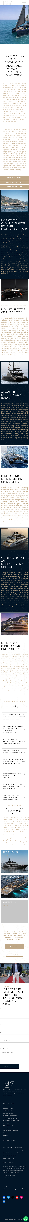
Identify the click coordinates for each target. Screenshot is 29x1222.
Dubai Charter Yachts (8, 1125)
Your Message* (4, 1049)
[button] (25, 1218)
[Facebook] (4, 1197)
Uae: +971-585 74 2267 (8, 1158)
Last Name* (3, 1017)
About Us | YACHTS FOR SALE (10, 1130)
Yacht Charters (6, 1123)
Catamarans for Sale (8, 1108)
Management (6, 1133)
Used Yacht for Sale (8, 1113)
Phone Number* (4, 1033)
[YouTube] (17, 1197)
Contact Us (5, 1135)
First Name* (3, 1009)
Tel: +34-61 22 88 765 (8, 1178)
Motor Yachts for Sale (8, 1103)
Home (4, 1101)
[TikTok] (12, 1197)
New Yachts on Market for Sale (10, 1118)
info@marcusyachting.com (9, 1155)
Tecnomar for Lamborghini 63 (10, 1115)
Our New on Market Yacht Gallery (11, 1120)
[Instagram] (21, 1197)
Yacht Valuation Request (9, 1140)
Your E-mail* (3, 1025)
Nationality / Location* (5, 1041)
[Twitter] (8, 1197)
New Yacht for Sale (7, 1110)
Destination (5, 1128)
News (4, 1138)
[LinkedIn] (4, 1201)
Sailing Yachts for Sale (8, 1106)
